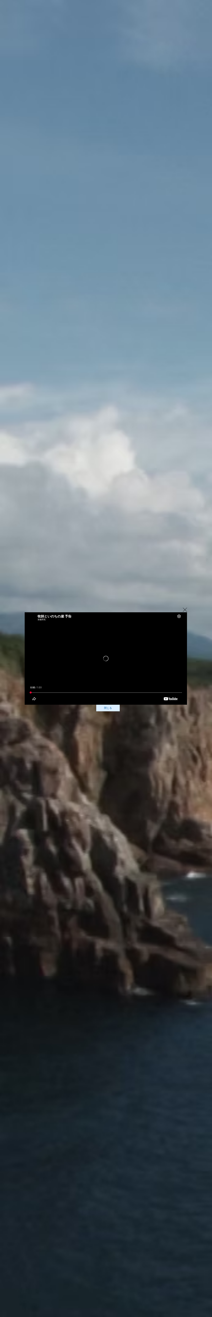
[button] (185, 610)
